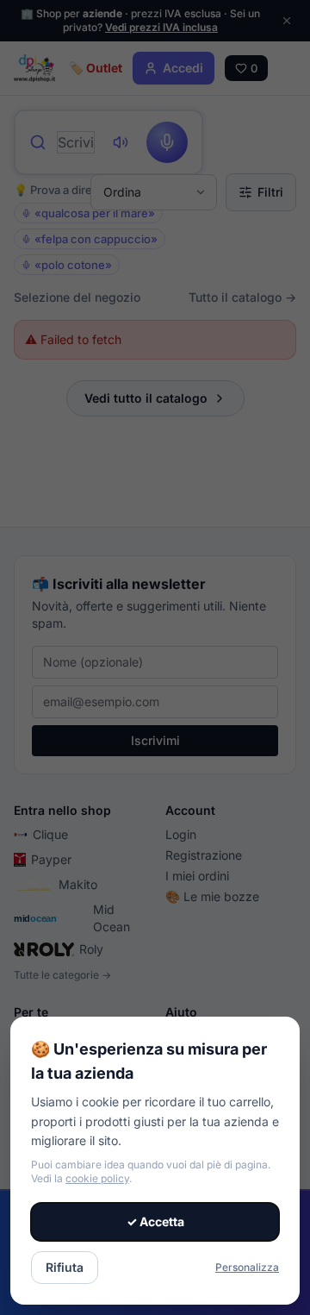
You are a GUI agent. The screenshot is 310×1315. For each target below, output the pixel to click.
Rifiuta (65, 1267)
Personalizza (247, 1267)
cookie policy (97, 1178)
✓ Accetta (155, 1221)
